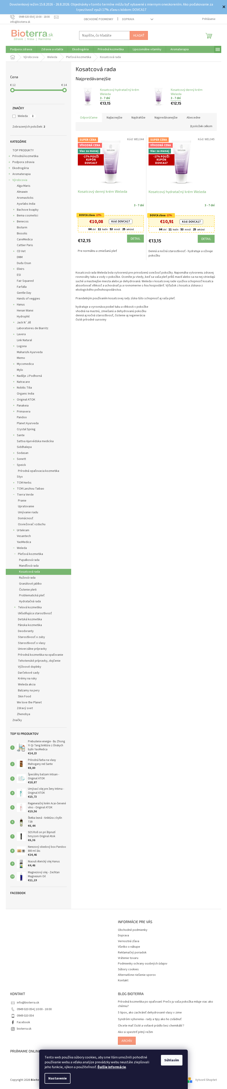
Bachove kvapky (28, 210)
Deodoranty (26, 631)
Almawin (22, 192)
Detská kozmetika (30, 619)
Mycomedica (25, 364)
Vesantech (24, 536)
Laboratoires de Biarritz (32, 328)
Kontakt (123, 980)
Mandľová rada (29, 566)
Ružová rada (27, 578)
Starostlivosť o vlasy (31, 643)
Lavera (21, 334)
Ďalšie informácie (112, 1067)
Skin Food (24, 696)
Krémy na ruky (27, 678)
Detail (135, 238)
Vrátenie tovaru (128, 958)
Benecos (23, 221)
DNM (20, 257)
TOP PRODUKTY (23, 150)
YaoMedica (24, 542)
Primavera (23, 411)
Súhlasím (171, 1060)
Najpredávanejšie (166, 117)
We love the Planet (29, 702)
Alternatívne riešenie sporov (137, 975)
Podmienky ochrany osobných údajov (142, 963)
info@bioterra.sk (28, 1002)
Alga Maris (23, 186)
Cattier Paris (25, 245)
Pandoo (22, 417)
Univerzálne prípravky (32, 649)
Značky (17, 720)
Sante (21, 435)
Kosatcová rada (29, 572)
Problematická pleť (32, 595)
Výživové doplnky (29, 667)
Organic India (25, 393)
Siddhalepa (24, 447)
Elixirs (20, 269)
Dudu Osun (24, 263)
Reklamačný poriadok (132, 952)
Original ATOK (26, 399)
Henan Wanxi (25, 310)
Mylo (20, 370)
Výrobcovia (19, 180)
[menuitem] (21, 49)
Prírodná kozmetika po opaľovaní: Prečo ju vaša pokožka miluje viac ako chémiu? (165, 1004)
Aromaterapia (21, 174)
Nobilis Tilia (24, 387)
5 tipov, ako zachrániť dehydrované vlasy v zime (150, 1013)
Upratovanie (26, 506)
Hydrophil (23, 316)
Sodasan (22, 453)
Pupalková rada (29, 560)
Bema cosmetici (27, 215)
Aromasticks (25, 198)
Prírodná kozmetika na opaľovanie (40, 655)
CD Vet (21, 251)
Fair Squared (25, 281)
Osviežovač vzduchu (31, 524)
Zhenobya (23, 714)
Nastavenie (57, 1078)
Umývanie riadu (28, 512)
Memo (21, 358)
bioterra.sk (24, 1029)
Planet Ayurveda (28, 423)
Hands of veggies (28, 298)
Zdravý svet (25, 708)
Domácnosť (25, 518)
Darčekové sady (28, 673)
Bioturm (22, 227)
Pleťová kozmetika (30, 554)
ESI (19, 275)
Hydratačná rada (30, 601)
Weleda (25, 116)
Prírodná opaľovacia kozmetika (38, 471)
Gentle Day (24, 293)
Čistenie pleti (28, 589)
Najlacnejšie (114, 117)
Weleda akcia (26, 684)
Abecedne (193, 117)
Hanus (21, 304)
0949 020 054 (25, 1015)
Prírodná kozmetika (25, 156)
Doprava (128, 19)
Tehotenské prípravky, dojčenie (39, 661)
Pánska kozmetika (30, 625)
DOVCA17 (120, 222)
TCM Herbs (24, 482)
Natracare (23, 382)
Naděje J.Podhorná (29, 376)
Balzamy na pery (29, 690)
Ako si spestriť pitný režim (135, 1032)
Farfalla (22, 287)
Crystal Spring (26, 429)
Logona (22, 346)
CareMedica (25, 239)
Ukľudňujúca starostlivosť (35, 613)
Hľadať (138, 35)
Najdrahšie (138, 117)
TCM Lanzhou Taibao (30, 488)
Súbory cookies (128, 969)
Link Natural (24, 340)
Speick (21, 465)
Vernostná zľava (128, 941)
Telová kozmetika (30, 607)
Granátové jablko (30, 583)
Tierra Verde (25, 494)
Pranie (22, 500)
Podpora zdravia (23, 162)
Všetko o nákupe (129, 947)
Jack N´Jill (24, 322)
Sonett (21, 459)
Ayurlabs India (26, 204)
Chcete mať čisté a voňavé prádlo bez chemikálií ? (151, 1026)
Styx (20, 476)
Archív (126, 1040)
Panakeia (23, 405)
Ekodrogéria (20, 168)
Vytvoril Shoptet (206, 1080)
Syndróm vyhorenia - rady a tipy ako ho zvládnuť (150, 1019)
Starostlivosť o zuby (31, 637)
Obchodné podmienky (98, 19)
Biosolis (22, 233)
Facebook (23, 1022)
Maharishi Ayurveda (30, 352)
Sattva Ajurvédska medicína (35, 441)
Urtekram (23, 530)
